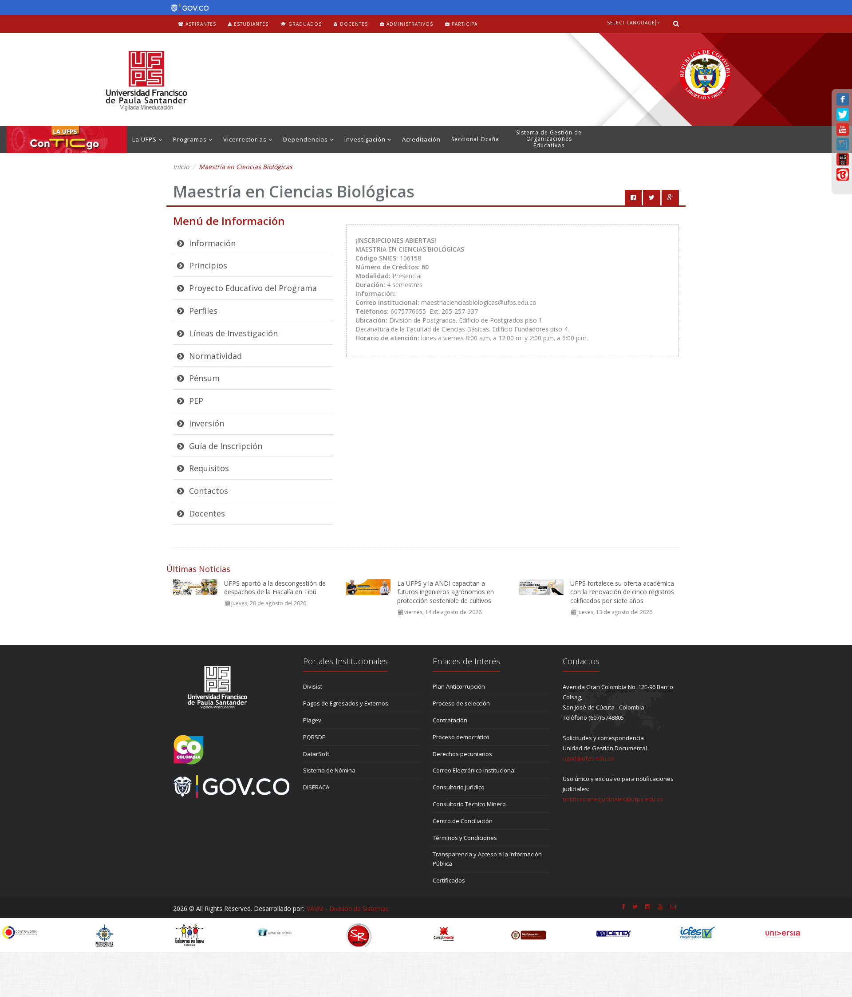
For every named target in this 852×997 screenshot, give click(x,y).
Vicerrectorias (245, 139)
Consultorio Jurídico (459, 787)
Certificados (449, 880)
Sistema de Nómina (329, 770)
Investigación (365, 139)
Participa (463, 24)
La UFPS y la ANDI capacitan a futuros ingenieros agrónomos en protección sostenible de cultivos (445, 592)
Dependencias (306, 139)
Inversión (205, 423)
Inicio (181, 166)
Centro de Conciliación (463, 821)
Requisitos (208, 468)
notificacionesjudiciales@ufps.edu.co (613, 799)
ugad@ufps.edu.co (588, 758)
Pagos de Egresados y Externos (345, 703)
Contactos (207, 490)
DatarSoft (316, 754)
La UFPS (145, 139)
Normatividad (214, 356)
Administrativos (409, 24)
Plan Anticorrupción (459, 686)
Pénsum (203, 378)
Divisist (312, 686)
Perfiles (202, 310)
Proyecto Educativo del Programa (252, 288)
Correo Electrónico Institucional (474, 770)
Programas (191, 139)
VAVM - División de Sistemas (348, 908)
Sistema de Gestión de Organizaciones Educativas (549, 139)
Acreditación (421, 139)
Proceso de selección (461, 703)
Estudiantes (250, 24)
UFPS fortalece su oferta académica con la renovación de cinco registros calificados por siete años (622, 592)
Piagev (312, 720)
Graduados (304, 24)
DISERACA (316, 787)
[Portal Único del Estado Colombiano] (187, 8)
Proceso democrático (461, 737)
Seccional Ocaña (475, 139)
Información (211, 243)
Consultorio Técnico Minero (469, 804)
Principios (207, 265)
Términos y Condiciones (465, 838)
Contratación (450, 720)
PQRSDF (314, 737)
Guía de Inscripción (224, 446)
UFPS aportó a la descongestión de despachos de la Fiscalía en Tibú (275, 587)
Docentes (353, 24)
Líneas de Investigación (232, 333)
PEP (195, 400)
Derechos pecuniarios (462, 754)
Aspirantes (200, 24)
